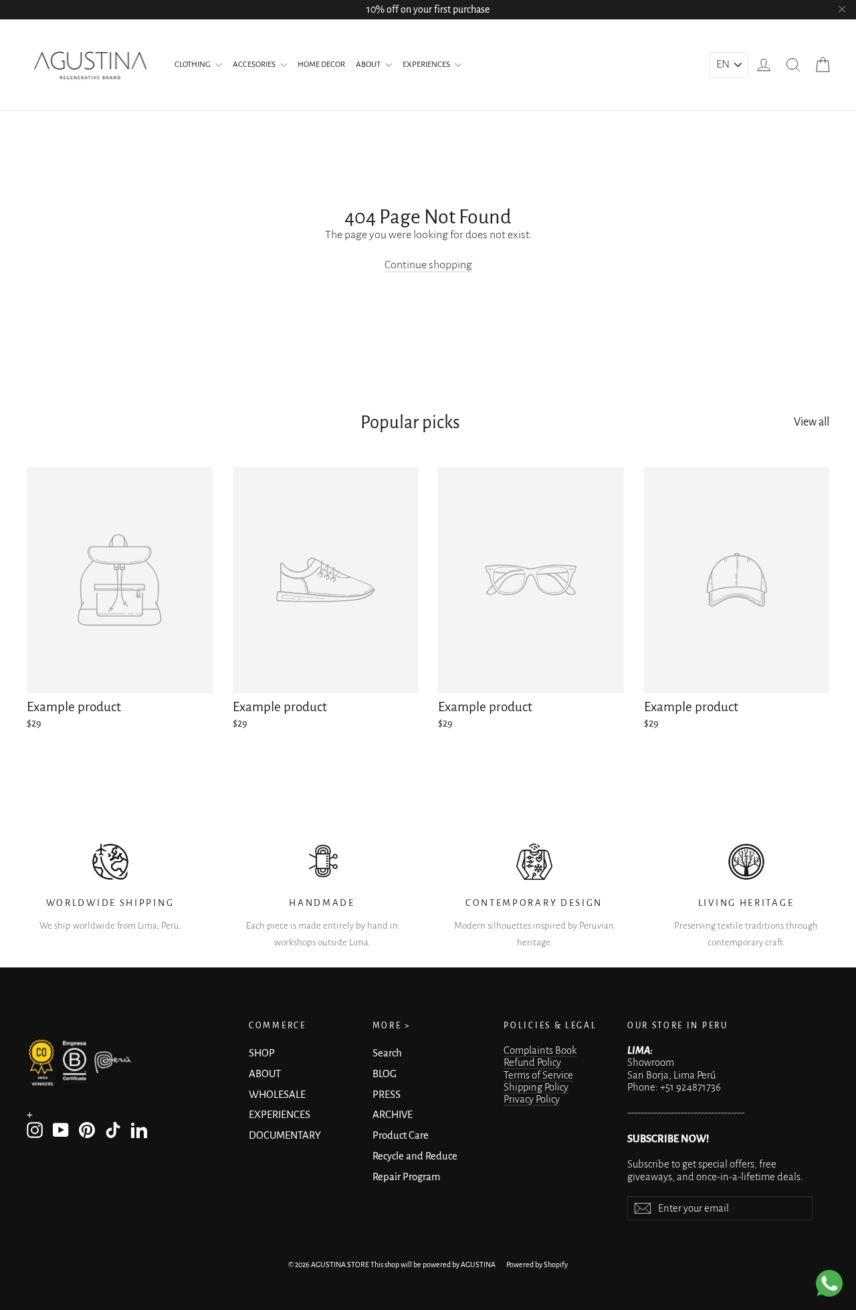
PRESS (386, 1094)
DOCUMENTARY (285, 1135)
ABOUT (369, 64)
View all (811, 422)
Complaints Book (540, 1050)
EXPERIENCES (427, 64)
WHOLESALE (277, 1094)
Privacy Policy (532, 1099)
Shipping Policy (536, 1087)
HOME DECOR (321, 64)
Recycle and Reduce (414, 1156)
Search (387, 1053)
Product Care (400, 1135)
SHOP (262, 1053)
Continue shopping (428, 265)
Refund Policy (532, 1062)
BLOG (384, 1073)
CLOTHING (193, 64)
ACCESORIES (255, 64)
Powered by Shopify (537, 1264)
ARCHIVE (392, 1114)
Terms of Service (538, 1075)
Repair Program (406, 1177)
